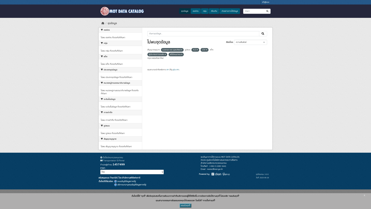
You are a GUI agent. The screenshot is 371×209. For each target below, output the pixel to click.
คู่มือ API (176, 69)
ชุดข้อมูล (184, 11)
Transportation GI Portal (113, 160)
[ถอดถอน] (181, 50)
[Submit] (267, 11)
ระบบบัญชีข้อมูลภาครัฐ (126, 181)
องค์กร (196, 11)
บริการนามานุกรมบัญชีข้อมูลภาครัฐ (131, 184)
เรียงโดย (229, 42)
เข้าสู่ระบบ (265, 2)
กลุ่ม (205, 11)
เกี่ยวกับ (214, 11)
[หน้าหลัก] (102, 23)
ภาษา (102, 168)
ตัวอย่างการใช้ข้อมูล (230, 11)
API (167, 69)
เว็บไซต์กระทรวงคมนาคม (112, 157)
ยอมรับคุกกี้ (185, 205)
